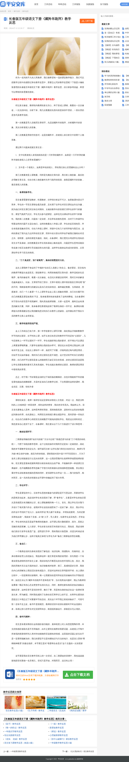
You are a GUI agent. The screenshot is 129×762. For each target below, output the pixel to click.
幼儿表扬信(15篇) (111, 62)
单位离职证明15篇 (112, 92)
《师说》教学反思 (58, 731)
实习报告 (104, 4)
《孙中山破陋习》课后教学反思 (64, 739)
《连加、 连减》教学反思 (15, 739)
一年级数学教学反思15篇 (61, 743)
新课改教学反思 (57, 728)
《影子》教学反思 (12, 724)
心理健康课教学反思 (59, 735)
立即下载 (89, 21)
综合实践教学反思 (12, 735)
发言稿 (107, 97)
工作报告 (76, 4)
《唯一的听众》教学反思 (15, 728)
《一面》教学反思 (58, 724)
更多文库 (108, 101)
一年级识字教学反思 (13, 731)
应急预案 (108, 105)
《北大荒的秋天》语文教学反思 (81, 751)
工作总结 (48, 4)
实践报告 (90, 4)
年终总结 (62, 4)
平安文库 (61, 759)
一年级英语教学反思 (18, 751)
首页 (36, 4)
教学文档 (17, 11)
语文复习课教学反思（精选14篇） (19, 743)
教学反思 (25, 11)
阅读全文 (30, 28)
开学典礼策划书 (111, 84)
